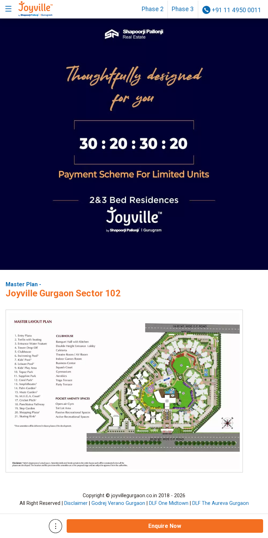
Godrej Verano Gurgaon (118, 503)
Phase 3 (183, 9)
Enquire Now (164, 526)
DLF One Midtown (168, 503)
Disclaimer (76, 503)
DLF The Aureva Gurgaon (220, 503)
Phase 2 (153, 9)
